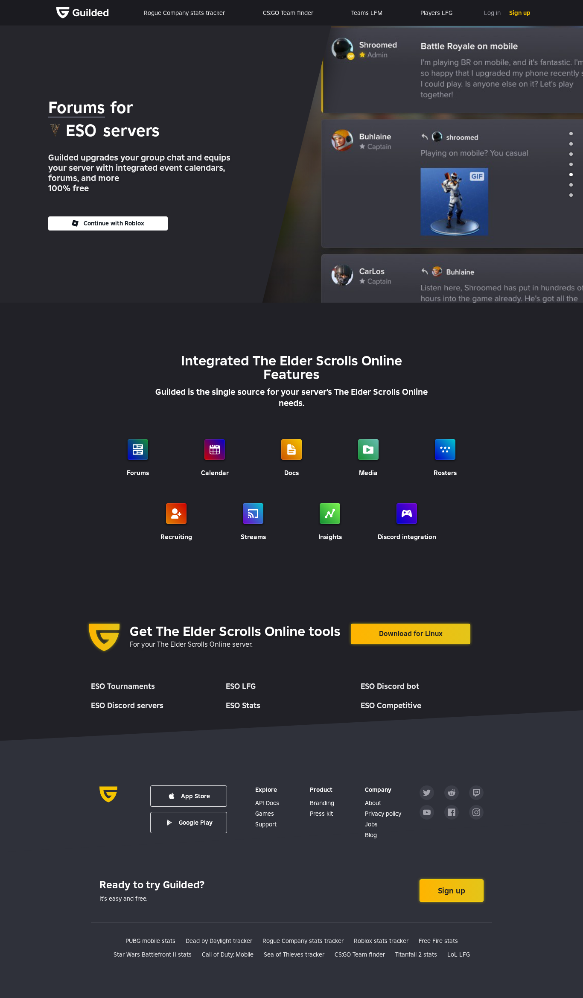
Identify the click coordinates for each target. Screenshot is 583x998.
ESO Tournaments (123, 686)
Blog (371, 835)
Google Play (196, 822)
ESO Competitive (391, 705)
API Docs (267, 803)
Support (266, 824)
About (373, 803)
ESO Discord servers (127, 705)
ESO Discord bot (390, 686)
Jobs (371, 824)
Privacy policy (383, 813)
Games (264, 813)
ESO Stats (243, 705)
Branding (322, 803)
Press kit (321, 813)
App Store (195, 796)
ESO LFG (241, 686)
